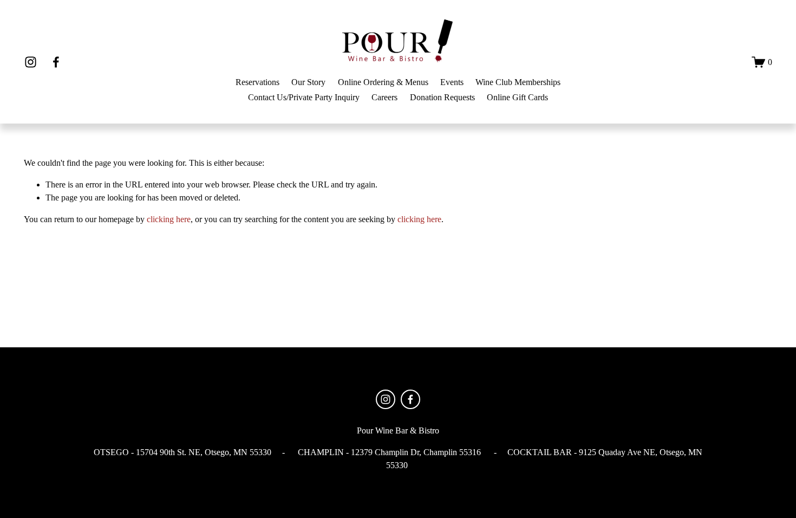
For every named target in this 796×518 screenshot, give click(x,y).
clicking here (169, 219)
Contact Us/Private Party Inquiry (304, 97)
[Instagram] (30, 62)
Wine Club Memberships (517, 82)
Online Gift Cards (517, 97)
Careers (384, 97)
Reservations (257, 82)
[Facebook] (56, 62)
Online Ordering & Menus (383, 82)
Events (452, 82)
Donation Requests (442, 97)
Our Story (308, 82)
